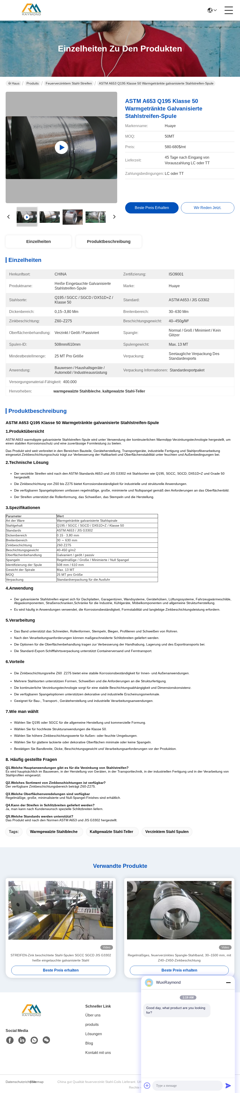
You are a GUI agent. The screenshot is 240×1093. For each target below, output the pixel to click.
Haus (15, 83)
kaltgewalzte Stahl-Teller (111, 832)
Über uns (93, 1015)
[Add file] (147, 1085)
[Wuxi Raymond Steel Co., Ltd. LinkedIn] (22, 1040)
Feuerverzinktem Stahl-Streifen (69, 83)
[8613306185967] (34, 1040)
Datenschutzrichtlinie (17, 1082)
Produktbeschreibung (109, 241)
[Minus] (228, 982)
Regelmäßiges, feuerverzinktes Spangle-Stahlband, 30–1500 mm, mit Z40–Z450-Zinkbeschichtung (179, 957)
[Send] (228, 1085)
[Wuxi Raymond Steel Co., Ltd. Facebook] (10, 1040)
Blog (89, 1043)
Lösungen (93, 1034)
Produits (32, 83)
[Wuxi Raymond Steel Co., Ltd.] (31, 10)
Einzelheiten (38, 241)
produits (92, 1025)
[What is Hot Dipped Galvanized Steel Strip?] (61, 147)
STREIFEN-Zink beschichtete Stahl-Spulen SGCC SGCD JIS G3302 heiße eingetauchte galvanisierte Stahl (61, 957)
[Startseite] (31, 1017)
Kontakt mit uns (98, 1053)
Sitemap (37, 1082)
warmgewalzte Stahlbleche (54, 832)
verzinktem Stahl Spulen (167, 832)
